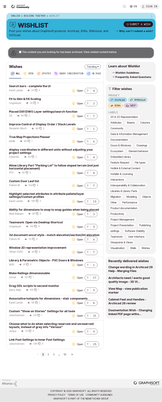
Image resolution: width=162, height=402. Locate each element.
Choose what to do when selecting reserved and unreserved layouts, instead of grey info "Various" (51, 325)
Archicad (120, 99)
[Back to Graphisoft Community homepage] (20, 6)
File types (140, 162)
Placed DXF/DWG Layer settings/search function (43, 111)
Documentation (119, 139)
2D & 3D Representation (124, 116)
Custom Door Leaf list (24, 181)
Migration (115, 196)
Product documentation (123, 208)
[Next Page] (72, 354)
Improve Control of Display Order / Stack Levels (42, 124)
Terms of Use (76, 394)
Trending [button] (92, 66)
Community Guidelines (99, 394)
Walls (133, 248)
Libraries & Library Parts (123, 191)
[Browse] (6, 6)
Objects (146, 196)
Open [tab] (30, 73)
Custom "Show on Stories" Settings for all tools (42, 311)
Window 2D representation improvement (37, 247)
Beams (131, 122)
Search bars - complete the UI (30, 86)
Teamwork (116, 236)
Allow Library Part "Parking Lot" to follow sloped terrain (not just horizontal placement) (54, 167)
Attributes (116, 122)
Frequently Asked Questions (133, 77)
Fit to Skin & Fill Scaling (25, 99)
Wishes (146, 248)
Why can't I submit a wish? (136, 31)
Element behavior (138, 151)
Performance (129, 202)
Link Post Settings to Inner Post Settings (37, 339)
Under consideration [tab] (71, 73)
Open (80, 90)
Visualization (117, 248)
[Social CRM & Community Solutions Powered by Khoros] (9, 382)
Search (124, 6)
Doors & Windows (120, 145)
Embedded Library (120, 156)
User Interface (136, 236)
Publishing (145, 225)
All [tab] (18, 73)
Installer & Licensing (121, 173)
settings (114, 231)
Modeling (131, 196)
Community (116, 128)
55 (65, 354)
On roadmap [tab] (98, 73)
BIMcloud (139, 99)
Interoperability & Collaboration (127, 185)
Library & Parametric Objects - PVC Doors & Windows (46, 260)
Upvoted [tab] (46, 73)
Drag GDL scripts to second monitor (34, 285)
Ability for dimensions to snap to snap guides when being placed (54, 209)
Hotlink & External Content (125, 168)
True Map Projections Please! (29, 137)
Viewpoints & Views (121, 242)
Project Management (122, 219)
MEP (133, 105)
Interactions (117, 179)
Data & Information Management (129, 134)
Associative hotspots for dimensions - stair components (48, 298)
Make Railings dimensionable (29, 273)
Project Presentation (122, 225)
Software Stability (135, 231)
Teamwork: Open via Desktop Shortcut (36, 222)
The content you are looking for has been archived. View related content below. (69, 52)
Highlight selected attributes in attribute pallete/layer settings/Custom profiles (46, 195)
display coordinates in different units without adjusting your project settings (51, 151)
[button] (88, 90)
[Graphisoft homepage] (147, 383)
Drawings (142, 145)
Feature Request (119, 162)
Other (113, 202)
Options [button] (151, 16)
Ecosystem (116, 151)
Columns (145, 122)
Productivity (117, 213)
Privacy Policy (56, 394)
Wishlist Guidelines (127, 72)
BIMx (118, 105)
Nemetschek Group (97, 398)
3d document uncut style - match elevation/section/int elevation (54, 235)
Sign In (151, 6)
